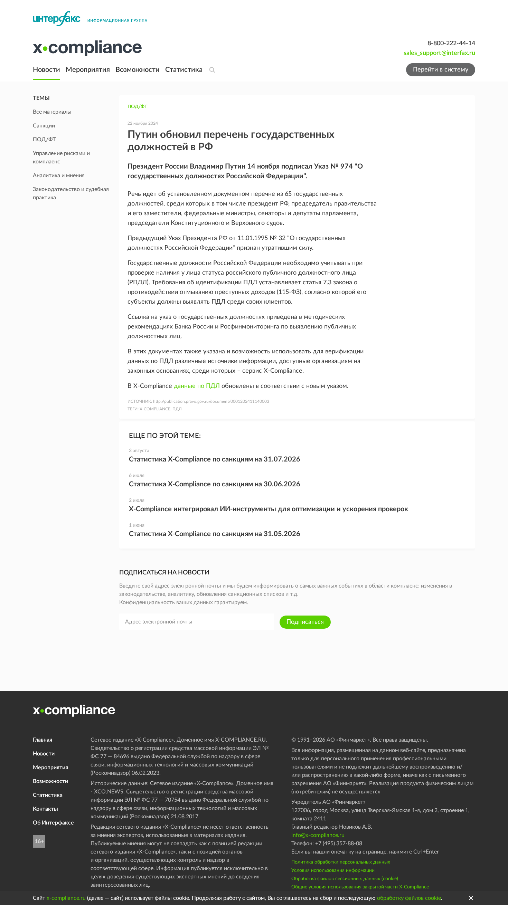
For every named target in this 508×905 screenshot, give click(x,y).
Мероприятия (88, 69)
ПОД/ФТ (137, 106)
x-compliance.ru (66, 898)
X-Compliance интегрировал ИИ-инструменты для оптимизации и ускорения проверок (268, 509)
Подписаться (305, 622)
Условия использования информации (333, 870)
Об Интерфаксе (53, 823)
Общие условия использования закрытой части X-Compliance (360, 887)
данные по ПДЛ (197, 386)
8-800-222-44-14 (451, 43)
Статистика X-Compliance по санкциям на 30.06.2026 (214, 484)
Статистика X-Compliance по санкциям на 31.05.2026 (214, 534)
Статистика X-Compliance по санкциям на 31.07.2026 (214, 459)
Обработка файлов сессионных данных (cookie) (344, 878)
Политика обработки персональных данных (340, 862)
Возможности (137, 69)
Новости (46, 69)
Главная (42, 740)
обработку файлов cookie (409, 898)
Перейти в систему (440, 70)
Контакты (45, 809)
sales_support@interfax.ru (439, 53)
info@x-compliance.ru (318, 835)
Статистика (184, 69)
